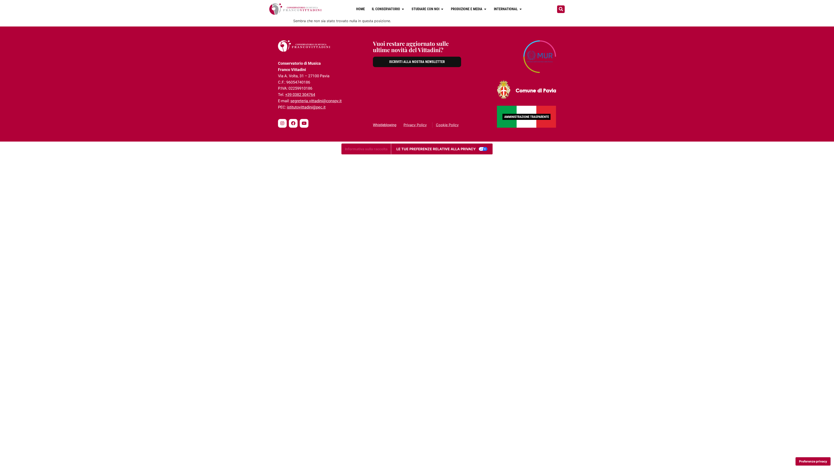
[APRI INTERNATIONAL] (520, 9)
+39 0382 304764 (300, 94)
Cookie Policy (447, 125)
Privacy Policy (415, 125)
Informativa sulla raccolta (366, 149)
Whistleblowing (384, 125)
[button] (561, 9)
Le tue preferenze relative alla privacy (436, 149)
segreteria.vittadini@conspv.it (316, 101)
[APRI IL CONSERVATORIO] (403, 9)
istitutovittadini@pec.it (306, 107)
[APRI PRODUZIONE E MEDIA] (485, 9)
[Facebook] (293, 123)
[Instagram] (282, 123)
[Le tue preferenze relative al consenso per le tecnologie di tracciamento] (813, 461)
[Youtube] (304, 123)
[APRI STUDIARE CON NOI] (442, 9)
